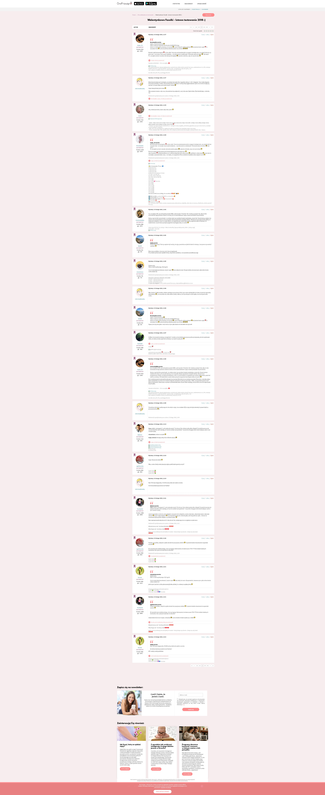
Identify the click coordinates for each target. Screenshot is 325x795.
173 (199, 27)
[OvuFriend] (124, 4)
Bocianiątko (139, 145)
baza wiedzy (189, 3)
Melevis (140, 435)
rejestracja (196, 9)
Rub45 (140, 246)
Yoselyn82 (140, 509)
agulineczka (139, 466)
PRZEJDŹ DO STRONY (162, 791)
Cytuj (202, 34)
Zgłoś (211, 34)
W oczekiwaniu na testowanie (145, 15)
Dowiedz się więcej (166, 787)
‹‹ (190, 27)
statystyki (176, 3)
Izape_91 (140, 45)
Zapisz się (191, 709)
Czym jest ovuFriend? (184, 9)
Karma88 (139, 343)
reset (140, 116)
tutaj (183, 704)
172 (196, 27)
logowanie (205, 9)
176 (207, 27)
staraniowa (140, 272)
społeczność (201, 3)
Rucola (140, 577)
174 (201, 27)
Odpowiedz (208, 15)
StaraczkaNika (140, 220)
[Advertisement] (123, 36)
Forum (134, 15)
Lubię (207, 34)
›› (212, 27)
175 (204, 27)
